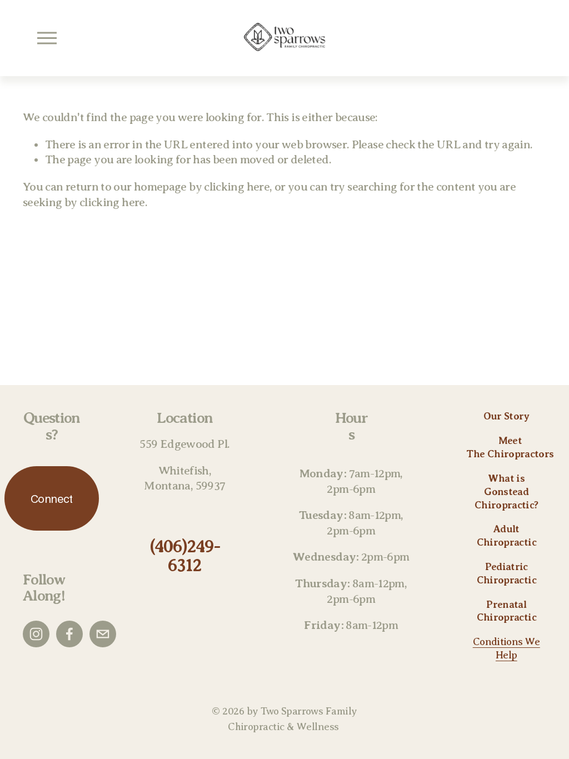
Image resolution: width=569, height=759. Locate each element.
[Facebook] (69, 634)
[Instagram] (36, 634)
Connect (52, 499)
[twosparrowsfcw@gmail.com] (102, 634)
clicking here (236, 186)
